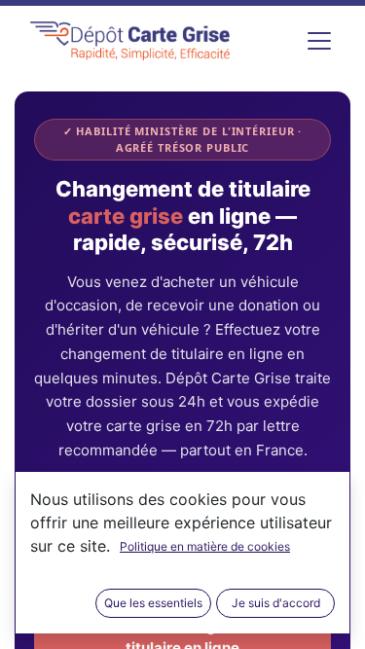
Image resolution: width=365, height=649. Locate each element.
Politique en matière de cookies (205, 546)
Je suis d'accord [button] (276, 602)
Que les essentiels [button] (153, 602)
